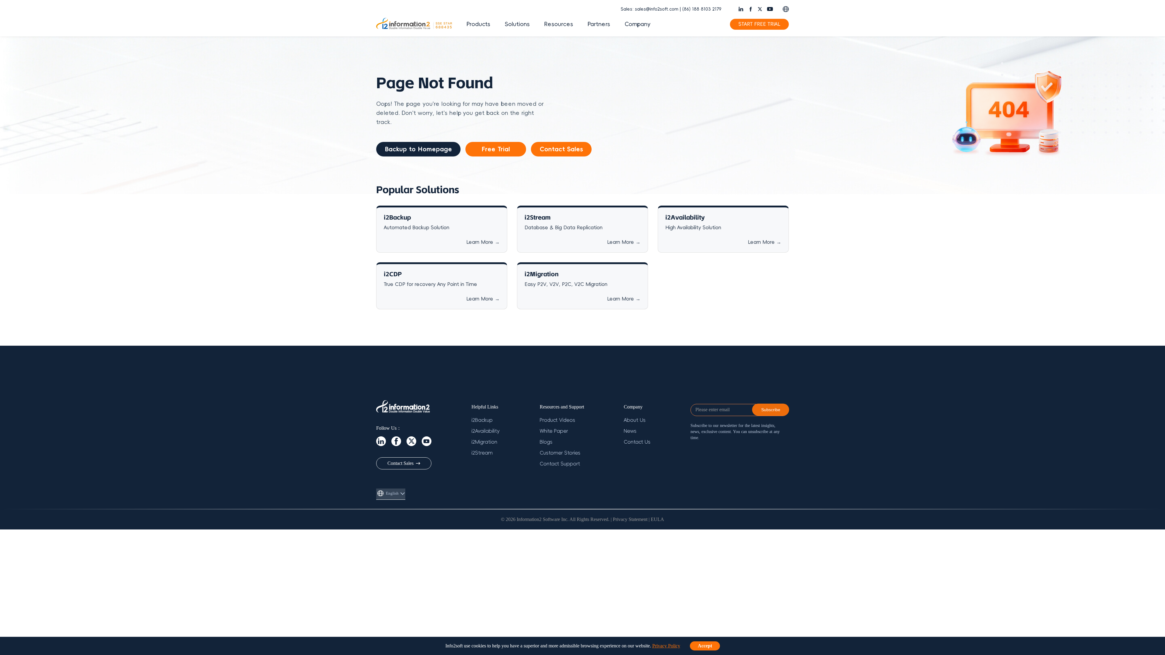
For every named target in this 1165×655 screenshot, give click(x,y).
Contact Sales (561, 149)
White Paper (554, 431)
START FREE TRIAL (759, 24)
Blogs (546, 442)
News (630, 431)
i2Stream (482, 453)
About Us (635, 420)
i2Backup (482, 420)
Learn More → (483, 242)
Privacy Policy (666, 645)
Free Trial (495, 149)
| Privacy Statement (629, 519)
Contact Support (560, 464)
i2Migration (484, 442)
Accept (705, 645)
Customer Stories (560, 453)
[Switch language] (786, 9)
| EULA (656, 519)
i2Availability (485, 431)
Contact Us (637, 442)
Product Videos (557, 420)
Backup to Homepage (418, 149)
